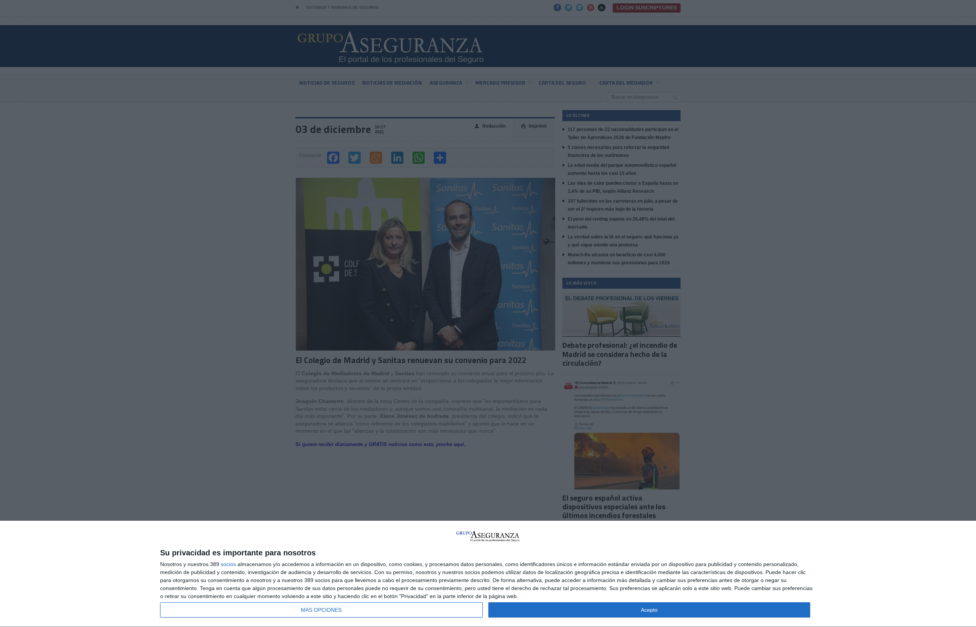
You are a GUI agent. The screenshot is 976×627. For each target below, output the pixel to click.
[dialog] (488, 574)
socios (228, 564)
